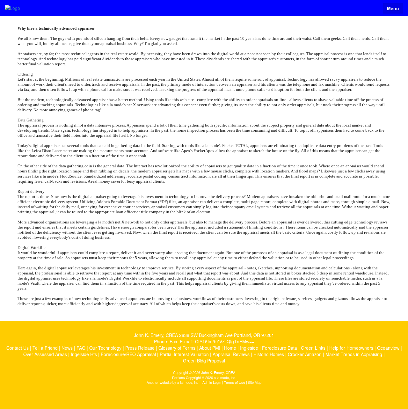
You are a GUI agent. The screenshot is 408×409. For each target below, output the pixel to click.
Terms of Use (234, 382)
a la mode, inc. (188, 382)
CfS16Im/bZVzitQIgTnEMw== (224, 341)
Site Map (254, 382)
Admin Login (211, 382)
